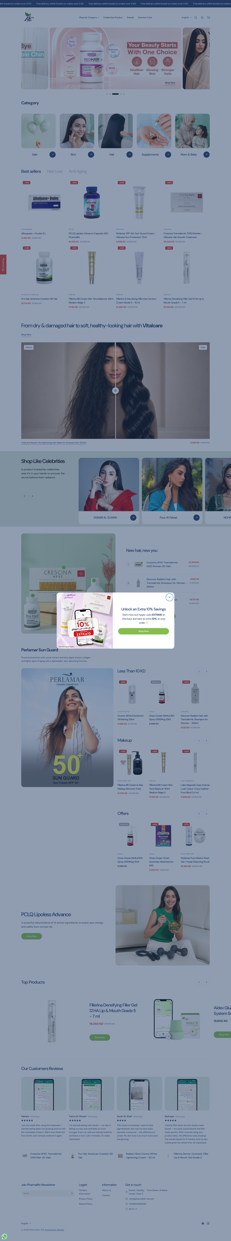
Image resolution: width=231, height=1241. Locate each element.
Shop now (144, 631)
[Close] (169, 597)
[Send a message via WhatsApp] (4, 1236)
